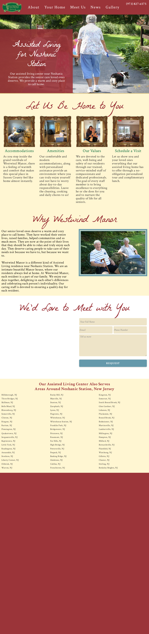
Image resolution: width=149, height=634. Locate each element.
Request (113, 363)
